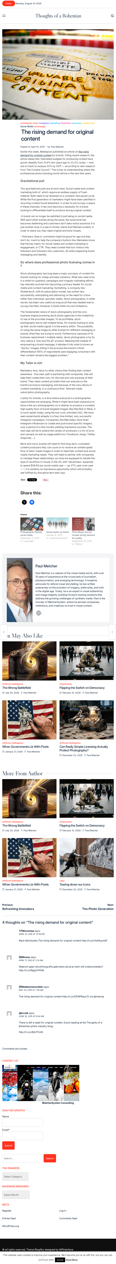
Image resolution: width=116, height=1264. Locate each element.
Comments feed (68, 1218)
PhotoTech (66, 123)
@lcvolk (23, 1013)
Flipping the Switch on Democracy (82, 688)
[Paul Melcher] (19, 590)
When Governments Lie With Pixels (25, 747)
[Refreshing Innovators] (3, 632)
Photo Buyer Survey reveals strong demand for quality (83, 535)
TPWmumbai (26, 930)
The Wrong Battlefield (16, 688)
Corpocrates (66, 684)
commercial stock (29, 123)
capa (62, 880)
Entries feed (9, 1218)
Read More (72, 1259)
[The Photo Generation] (112, 632)
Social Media (27, 126)
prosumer (76, 123)
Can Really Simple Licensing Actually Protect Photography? (84, 748)
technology (39, 126)
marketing (55, 123)
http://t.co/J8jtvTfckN (31, 1032)
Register (6, 1210)
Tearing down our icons (75, 884)
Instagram (44, 123)
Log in (62, 1210)
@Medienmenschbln (31, 986)
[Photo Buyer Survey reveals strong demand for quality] (83, 523)
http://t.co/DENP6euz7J (75, 996)
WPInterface (66, 1249)
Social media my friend (57, 532)
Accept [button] (60, 1260)
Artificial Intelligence (12, 684)
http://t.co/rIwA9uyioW (94, 940)
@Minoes (24, 957)
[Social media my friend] (57, 523)
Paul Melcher (57, 146)
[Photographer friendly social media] (31, 523)
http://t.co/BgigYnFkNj (31, 970)
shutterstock (88, 123)
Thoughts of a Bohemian (58, 15)
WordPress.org (10, 1226)
